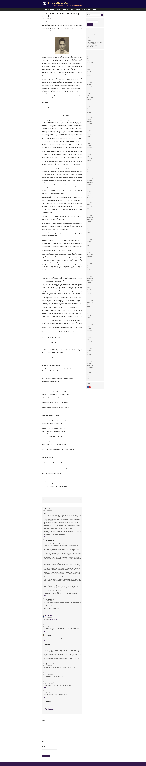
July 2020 (88, 169)
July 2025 (88, 69)
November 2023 (90, 101)
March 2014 (89, 295)
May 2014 (89, 291)
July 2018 (88, 208)
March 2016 (89, 252)
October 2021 (89, 143)
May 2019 (89, 191)
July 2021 (88, 149)
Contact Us (95, 9)
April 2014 (89, 293)
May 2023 (89, 110)
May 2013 (89, 313)
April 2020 (89, 175)
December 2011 (90, 345)
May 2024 (89, 91)
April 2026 (89, 58)
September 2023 (90, 104)
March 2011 (89, 359)
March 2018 (89, 212)
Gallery (90, 9)
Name (43, 736)
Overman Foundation (58, 3)
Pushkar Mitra (48, 691)
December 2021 (90, 139)
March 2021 (89, 156)
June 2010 (89, 372)
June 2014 (89, 289)
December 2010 (90, 365)
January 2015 (89, 276)
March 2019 (89, 195)
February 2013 (90, 319)
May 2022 (89, 132)
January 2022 (89, 138)
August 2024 (89, 86)
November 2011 (90, 346)
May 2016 (89, 248)
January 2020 (89, 180)
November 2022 (90, 121)
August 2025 (89, 67)
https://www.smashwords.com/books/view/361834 (53, 706)
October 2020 (89, 165)
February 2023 (90, 115)
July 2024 (88, 88)
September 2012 (90, 328)
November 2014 (90, 280)
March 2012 (89, 339)
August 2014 (89, 285)
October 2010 (89, 369)
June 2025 (89, 71)
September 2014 (90, 284)
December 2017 (90, 217)
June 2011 (89, 354)
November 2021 (90, 141)
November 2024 (90, 80)
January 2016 (89, 256)
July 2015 (88, 265)
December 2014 (90, 278)
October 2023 (89, 102)
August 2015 (89, 263)
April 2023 (89, 112)
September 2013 (90, 306)
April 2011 (89, 357)
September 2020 (90, 167)
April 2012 (89, 337)
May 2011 (89, 356)
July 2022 (88, 128)
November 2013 (90, 302)
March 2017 (89, 232)
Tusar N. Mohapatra (50, 616)
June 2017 (89, 226)
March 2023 (89, 114)
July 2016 (88, 245)
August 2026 (89, 54)
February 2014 (90, 297)
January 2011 (89, 363)
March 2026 (89, 60)
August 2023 (89, 106)
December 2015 (90, 258)
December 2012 (90, 322)
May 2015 (89, 269)
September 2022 (90, 125)
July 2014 (88, 287)
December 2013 (90, 300)
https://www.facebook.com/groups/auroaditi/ (52, 695)
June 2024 (89, 90)
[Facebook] (88, 387)
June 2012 (89, 333)
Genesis (46, 9)
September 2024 (90, 84)
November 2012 (90, 324)
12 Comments (45, 494)
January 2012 (89, 343)
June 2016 (89, 247)
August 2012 (89, 330)
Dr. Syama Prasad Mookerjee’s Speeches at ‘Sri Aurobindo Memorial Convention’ (94, 36)
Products (58, 9)
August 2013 (89, 308)
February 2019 (90, 197)
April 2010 (89, 376)
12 (51, 18)
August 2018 (89, 206)
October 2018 (89, 202)
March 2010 (89, 378)
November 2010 (90, 367)
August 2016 (89, 243)
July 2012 (88, 332)
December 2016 (90, 237)
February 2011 (90, 361)
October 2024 (89, 82)
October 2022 (89, 123)
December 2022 (90, 119)
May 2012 (89, 335)
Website (43, 746)
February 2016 (90, 254)
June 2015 (89, 267)
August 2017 (89, 223)
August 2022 (89, 127)
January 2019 (89, 199)
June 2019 (89, 189)
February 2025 (90, 78)
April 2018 (89, 210)
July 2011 (88, 352)
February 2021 (90, 158)
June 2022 (89, 130)
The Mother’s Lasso (53, 619)
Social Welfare (70, 9)
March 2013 (89, 317)
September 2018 (90, 204)
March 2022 (89, 136)
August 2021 (89, 147)
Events (64, 9)
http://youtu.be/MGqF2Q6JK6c (49, 709)
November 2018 (90, 200)
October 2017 (89, 221)
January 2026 (89, 64)
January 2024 (89, 99)
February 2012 (90, 341)
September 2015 (90, 261)
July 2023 (88, 108)
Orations (78, 9)
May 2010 (89, 374)
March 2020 (89, 176)
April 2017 (89, 230)
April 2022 (89, 134)
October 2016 (89, 239)
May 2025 (89, 73)
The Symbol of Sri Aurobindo (93, 32)
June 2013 (89, 311)
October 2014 (89, 282)
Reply (45, 536)
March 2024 (89, 95)
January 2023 (89, 117)
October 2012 (89, 326)
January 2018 (89, 215)
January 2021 (89, 160)
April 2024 (89, 93)
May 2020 (89, 173)
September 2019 (90, 184)
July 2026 (88, 56)
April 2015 (89, 271)
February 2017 (90, 234)
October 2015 (89, 260)
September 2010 (90, 370)
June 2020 (89, 171)
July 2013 (88, 309)
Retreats (84, 9)
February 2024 (90, 97)
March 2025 (89, 77)
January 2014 (89, 298)
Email (43, 741)
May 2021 (89, 152)
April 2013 (89, 315)
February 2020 (90, 178)
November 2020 (90, 163)
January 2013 (89, 321)
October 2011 (89, 348)
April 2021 (89, 154)
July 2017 (88, 224)
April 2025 (89, 75)
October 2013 (89, 304)
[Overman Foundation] (43, 9)
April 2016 (89, 250)
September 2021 (90, 145)
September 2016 (90, 241)
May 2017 (89, 228)
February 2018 (90, 213)
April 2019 (89, 193)
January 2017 (89, 236)
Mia (46, 673)
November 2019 (90, 182)
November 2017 (90, 219)
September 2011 (90, 350)
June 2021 (89, 151)
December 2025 (90, 66)
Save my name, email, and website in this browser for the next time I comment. (57, 752)
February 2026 (90, 62)
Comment (44, 720)
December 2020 (90, 162)
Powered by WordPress (57, 763)
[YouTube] (90, 387)
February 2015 (90, 274)
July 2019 (88, 187)
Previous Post (50, 499)
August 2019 (89, 186)
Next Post (72, 499)
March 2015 (89, 272)
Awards (52, 9)
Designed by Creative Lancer (67, 763)
